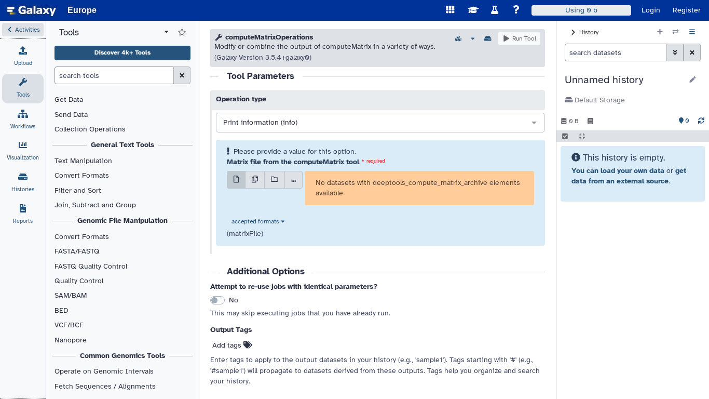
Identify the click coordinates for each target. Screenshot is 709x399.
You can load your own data (617, 170)
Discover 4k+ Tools (122, 52)
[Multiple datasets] (255, 180)
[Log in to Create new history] (660, 32)
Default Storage (598, 100)
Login (651, 10)
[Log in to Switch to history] (675, 32)
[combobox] (380, 123)
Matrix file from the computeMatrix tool (293, 161)
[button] (23, 29)
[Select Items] (565, 136)
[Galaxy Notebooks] (590, 121)
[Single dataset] (236, 180)
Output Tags (231, 329)
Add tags (227, 345)
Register (687, 10)
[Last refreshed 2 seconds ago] (701, 121)
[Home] (31, 10)
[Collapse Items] (582, 136)
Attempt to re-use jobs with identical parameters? (294, 286)
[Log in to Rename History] (693, 80)
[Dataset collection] (274, 180)
